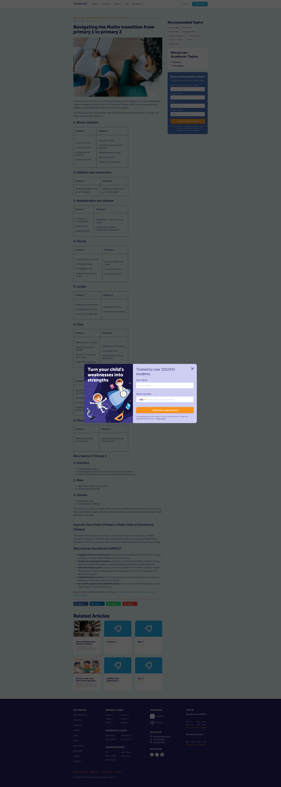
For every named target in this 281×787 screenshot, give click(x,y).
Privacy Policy (161, 419)
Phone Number (143, 394)
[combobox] (142, 400)
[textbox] (142, 400)
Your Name (141, 380)
